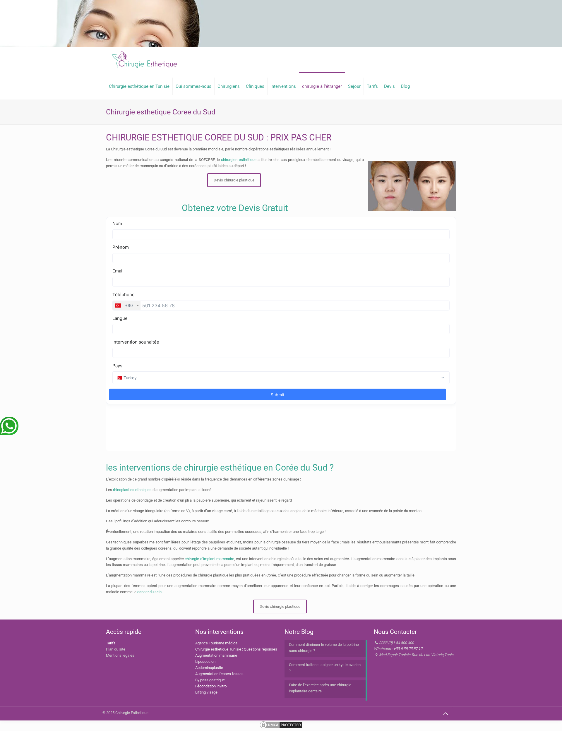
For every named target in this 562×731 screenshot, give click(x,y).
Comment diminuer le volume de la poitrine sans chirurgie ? (324, 647)
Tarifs (111, 643)
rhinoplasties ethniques (132, 490)
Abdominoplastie (209, 667)
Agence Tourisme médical (216, 643)
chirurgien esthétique (238, 159)
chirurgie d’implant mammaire (209, 559)
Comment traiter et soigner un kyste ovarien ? (325, 668)
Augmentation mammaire (216, 655)
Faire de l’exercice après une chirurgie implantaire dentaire (320, 688)
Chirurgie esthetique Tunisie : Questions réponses (236, 649)
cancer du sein (149, 592)
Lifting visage (206, 692)
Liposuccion (205, 661)
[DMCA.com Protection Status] (281, 728)
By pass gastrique (210, 680)
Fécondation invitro (211, 686)
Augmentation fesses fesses (219, 674)
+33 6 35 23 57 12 (407, 648)
